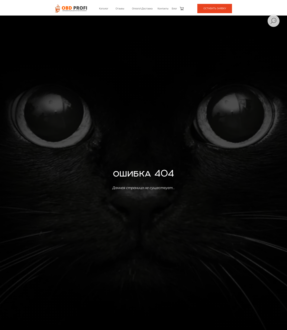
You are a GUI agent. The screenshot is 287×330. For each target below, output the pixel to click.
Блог (174, 8)
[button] (214, 8)
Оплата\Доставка (142, 8)
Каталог (103, 8)
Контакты (163, 8)
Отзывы (120, 8)
